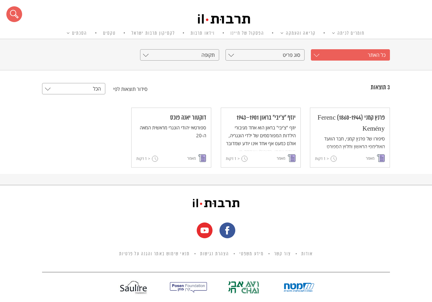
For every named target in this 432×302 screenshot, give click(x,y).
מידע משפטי (251, 254)
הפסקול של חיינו (247, 33)
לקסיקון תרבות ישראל (153, 33)
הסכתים (79, 33)
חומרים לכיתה (351, 33)
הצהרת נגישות (214, 254)
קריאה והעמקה (301, 33)
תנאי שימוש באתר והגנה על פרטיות (154, 254)
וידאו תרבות (203, 33)
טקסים (109, 33)
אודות (307, 254)
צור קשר (282, 254)
